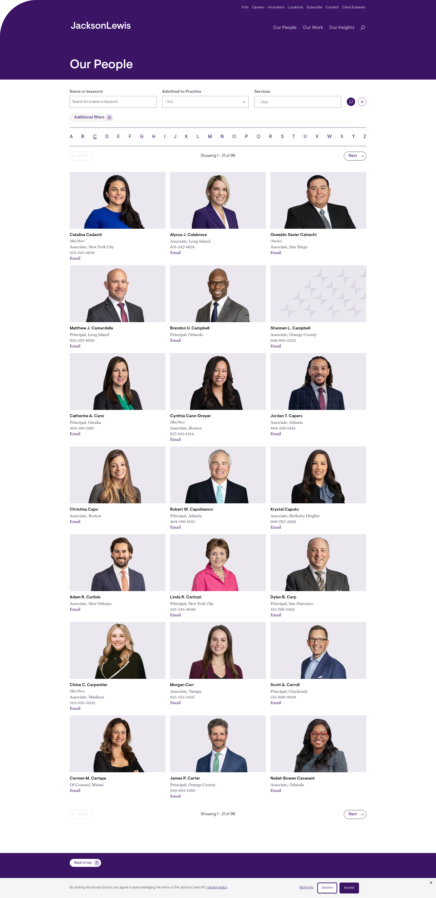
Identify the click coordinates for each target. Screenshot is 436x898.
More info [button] (307, 887)
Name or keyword (86, 92)
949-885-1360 (182, 790)
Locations (295, 7)
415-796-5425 (282, 609)
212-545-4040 (183, 609)
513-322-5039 (82, 702)
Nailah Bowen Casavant (292, 779)
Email (75, 258)
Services (262, 92)
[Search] (360, 28)
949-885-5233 (283, 340)
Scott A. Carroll (285, 685)
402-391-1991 (82, 428)
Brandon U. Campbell (189, 328)
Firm (245, 7)
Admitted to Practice (181, 92)
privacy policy (217, 887)
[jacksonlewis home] (101, 24)
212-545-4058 (82, 252)
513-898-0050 (283, 697)
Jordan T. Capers (286, 416)
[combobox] (297, 102)
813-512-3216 (182, 697)
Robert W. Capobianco (191, 510)
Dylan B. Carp (283, 597)
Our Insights (341, 27)
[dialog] (218, 888)
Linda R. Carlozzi (185, 597)
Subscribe (314, 7)
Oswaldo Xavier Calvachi (293, 235)
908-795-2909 (283, 521)
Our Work (313, 27)
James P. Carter (185, 779)
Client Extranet (353, 7)
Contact (332, 7)
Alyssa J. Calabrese (188, 235)
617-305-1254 (182, 433)
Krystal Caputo (284, 510)
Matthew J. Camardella (91, 328)
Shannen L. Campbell (290, 328)
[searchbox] (281, 102)
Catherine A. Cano (87, 416)
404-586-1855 (182, 521)
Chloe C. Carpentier (88, 685)
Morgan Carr (182, 685)
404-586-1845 (282, 428)
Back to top (83, 863)
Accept (349, 888)
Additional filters (89, 117)
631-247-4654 (182, 246)
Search (351, 102)
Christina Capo (84, 510)
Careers (258, 7)
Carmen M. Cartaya (88, 779)
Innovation (276, 7)
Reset (362, 102)
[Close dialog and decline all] (431, 883)
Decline (327, 888)
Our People (285, 27)
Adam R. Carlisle (85, 597)
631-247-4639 (82, 340)
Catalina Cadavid (86, 235)
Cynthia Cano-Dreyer (190, 416)
